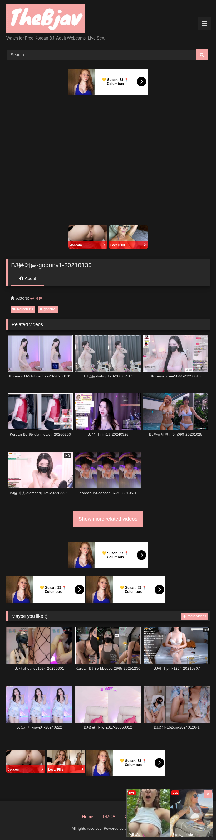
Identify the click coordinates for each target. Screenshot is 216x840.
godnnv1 (50, 309)
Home (87, 816)
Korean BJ (25, 309)
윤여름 (36, 298)
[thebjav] (108, 19)
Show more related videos (108, 519)
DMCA (109, 816)
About (30, 278)
